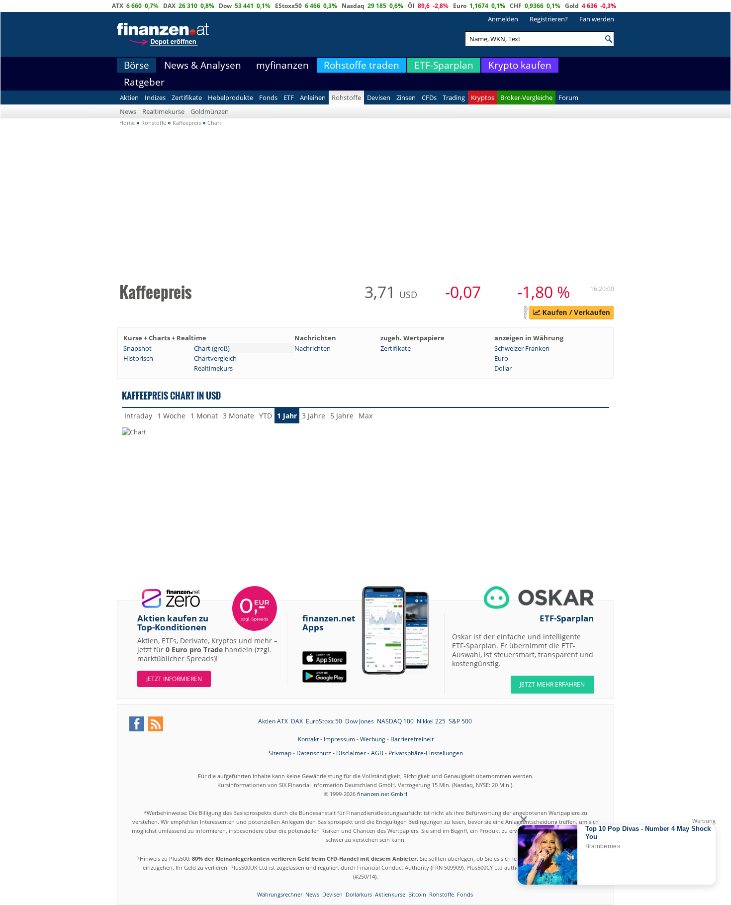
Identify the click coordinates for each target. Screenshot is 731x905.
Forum (568, 97)
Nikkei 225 (431, 721)
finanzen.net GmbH (382, 794)
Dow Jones (359, 721)
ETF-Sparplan (443, 65)
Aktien (129, 97)
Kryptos (482, 97)
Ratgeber (144, 82)
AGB (377, 753)
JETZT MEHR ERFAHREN (552, 684)
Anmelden (503, 18)
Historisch (138, 358)
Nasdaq (353, 5)
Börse (136, 65)
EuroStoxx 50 (324, 721)
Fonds (268, 97)
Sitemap (280, 753)
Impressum (339, 739)
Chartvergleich (215, 358)
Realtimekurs (213, 368)
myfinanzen (282, 65)
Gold (572, 5)
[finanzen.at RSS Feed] (155, 723)
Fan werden (596, 18)
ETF (288, 97)
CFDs (429, 97)
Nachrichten (312, 348)
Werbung (372, 739)
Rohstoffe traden (361, 65)
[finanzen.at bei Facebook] (136, 723)
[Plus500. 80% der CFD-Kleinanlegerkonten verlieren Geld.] (571, 313)
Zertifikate (187, 97)
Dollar (503, 368)
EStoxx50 (288, 5)
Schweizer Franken (521, 348)
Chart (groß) (212, 348)
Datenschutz (313, 753)
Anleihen (313, 97)
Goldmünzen (209, 111)
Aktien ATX (273, 721)
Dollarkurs (359, 894)
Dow (225, 5)
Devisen (378, 97)
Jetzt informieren (174, 679)
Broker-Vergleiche (526, 97)
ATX (117, 5)
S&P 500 (460, 721)
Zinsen (406, 97)
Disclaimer (351, 753)
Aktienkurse (390, 894)
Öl (411, 5)
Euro (459, 5)
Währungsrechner (279, 894)
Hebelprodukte (230, 97)
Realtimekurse (163, 111)
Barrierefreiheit (412, 739)
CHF (516, 5)
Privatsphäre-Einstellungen (425, 753)
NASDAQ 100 (395, 721)
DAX (169, 5)
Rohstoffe (346, 97)
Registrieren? (549, 18)
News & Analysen (202, 65)
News (128, 111)
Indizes (155, 97)
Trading (454, 97)
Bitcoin (417, 894)
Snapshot (137, 348)
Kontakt (308, 739)
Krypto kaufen (519, 65)
